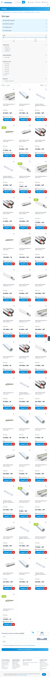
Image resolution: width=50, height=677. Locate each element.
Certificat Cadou (26, 664)
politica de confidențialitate (29, 645)
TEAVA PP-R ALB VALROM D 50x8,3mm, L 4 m (8, 285)
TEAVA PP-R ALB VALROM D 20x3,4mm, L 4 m (24, 177)
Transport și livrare (5, 664)
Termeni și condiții (5, 667)
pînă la (35, 41)
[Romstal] (8, 2)
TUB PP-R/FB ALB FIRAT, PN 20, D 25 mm (8, 213)
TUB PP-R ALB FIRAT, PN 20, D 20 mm (24, 465)
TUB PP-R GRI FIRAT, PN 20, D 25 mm (8, 609)
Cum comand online (5, 662)
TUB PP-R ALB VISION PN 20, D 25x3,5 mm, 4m (40, 537)
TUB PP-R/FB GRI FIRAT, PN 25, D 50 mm (41, 501)
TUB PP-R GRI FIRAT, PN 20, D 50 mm (8, 141)
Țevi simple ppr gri (7, 30)
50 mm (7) (7, 71)
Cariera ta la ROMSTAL (16, 666)
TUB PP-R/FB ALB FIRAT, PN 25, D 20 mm (8, 537)
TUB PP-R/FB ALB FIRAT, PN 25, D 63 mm (40, 285)
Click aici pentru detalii (22, 675)
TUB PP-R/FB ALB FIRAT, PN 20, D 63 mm (40, 393)
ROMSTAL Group (15, 662)
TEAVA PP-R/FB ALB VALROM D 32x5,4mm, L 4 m (40, 574)
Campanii (14, 668)
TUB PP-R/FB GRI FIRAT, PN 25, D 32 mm (9, 105)
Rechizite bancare (15, 667)
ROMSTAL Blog (15, 663)
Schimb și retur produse (44, 664)
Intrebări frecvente (43, 666)
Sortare (3, 85)
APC (23, 661)
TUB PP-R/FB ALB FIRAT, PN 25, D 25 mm (24, 285)
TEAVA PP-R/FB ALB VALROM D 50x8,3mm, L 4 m (8, 502)
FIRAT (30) (7, 47)
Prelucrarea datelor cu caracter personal (30, 662)
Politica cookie (25, 663)
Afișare (41, 85)
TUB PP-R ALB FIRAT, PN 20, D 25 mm (40, 429)
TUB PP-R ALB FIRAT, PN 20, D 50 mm (24, 573)
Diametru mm (7, 61)
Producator (6, 45)
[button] (48, 4)
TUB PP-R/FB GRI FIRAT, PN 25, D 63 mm (41, 321)
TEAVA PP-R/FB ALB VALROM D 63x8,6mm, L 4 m (24, 394)
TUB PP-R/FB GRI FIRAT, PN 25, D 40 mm (25, 249)
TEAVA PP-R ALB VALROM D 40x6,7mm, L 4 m (24, 321)
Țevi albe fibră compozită (9, 20)
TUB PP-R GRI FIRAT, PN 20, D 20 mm (8, 429)
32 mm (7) (7, 67)
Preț (4, 35)
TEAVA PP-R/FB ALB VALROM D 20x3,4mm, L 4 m (8, 177)
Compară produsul (8, 116)
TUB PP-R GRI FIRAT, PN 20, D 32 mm (8, 393)
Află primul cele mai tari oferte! (24, 649)
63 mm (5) (7, 73)
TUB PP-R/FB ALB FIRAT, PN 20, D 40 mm (8, 321)
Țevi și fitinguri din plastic (29, 12)
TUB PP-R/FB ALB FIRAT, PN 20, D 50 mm (24, 357)
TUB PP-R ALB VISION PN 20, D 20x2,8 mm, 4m (24, 501)
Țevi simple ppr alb (7, 27)
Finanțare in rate (43, 662)
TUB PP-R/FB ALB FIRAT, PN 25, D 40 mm (24, 213)
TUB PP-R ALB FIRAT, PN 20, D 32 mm (8, 357)
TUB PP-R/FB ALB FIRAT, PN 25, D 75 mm (8, 465)
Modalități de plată (5, 663)
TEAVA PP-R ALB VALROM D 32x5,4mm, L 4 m (40, 213)
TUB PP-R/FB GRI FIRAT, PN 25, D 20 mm (41, 465)
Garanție (3, 666)
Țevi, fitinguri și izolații (17, 12)
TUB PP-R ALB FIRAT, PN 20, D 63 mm (24, 429)
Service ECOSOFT (43, 668)
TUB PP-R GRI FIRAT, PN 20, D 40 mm (8, 249)
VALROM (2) (7, 50)
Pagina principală (6, 12)
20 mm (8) (7, 63)
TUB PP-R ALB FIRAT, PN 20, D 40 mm (24, 105)
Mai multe (5, 74)
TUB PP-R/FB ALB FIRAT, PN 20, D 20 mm (40, 141)
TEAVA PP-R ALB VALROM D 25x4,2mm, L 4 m (40, 357)
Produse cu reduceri (9, 80)
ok (44, 674)
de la (14, 41)
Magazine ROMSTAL (16, 664)
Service (41, 667)
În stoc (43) (7, 57)
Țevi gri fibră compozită (8, 23)
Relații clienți (42, 661)
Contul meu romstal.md (6, 661)
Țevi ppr (38, 12)
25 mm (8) (7, 65)
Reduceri (5, 78)
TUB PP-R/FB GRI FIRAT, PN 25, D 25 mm (41, 177)
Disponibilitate (7, 55)
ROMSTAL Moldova (15, 661)
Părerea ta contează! (43, 663)
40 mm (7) (7, 69)
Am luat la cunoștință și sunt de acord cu (19, 645)
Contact (41, 669)
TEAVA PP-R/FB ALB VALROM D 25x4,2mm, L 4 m (40, 105)
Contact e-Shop (4, 668)
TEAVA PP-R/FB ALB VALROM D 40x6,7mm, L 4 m (24, 538)
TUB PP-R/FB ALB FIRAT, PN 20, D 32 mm (40, 249)
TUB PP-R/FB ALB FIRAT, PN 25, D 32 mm (24, 141)
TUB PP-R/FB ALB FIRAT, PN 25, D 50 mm (8, 573)
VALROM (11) (7, 49)
